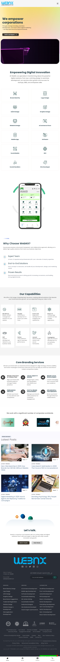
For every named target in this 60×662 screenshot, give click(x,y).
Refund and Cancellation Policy (30, 643)
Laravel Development (46, 594)
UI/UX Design (6, 594)
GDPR (31, 637)
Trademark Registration (10, 602)
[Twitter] (30, 567)
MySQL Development (46, 609)
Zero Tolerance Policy (48, 635)
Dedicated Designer (27, 604)
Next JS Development (46, 612)
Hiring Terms (44, 643)
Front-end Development (47, 591)
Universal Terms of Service (49, 641)
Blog (39, 635)
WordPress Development (47, 588)
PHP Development (45, 596)
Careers (34, 635)
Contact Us (38, 637)
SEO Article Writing (26, 599)
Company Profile (47, 631)
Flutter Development (46, 602)
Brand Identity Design (9, 588)
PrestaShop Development (47, 604)
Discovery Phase (12, 631)
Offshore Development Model (12, 635)
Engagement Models (25, 631)
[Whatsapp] (37, 567)
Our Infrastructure (11, 630)
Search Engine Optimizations (29, 609)
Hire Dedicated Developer (28, 607)
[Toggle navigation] (48, 3)
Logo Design (6, 591)
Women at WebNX (32, 630)
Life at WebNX (36, 631)
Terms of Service (23, 637)
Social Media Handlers (27, 602)
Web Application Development (8, 613)
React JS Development (46, 599)
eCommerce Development (29, 588)
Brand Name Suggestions (10, 599)
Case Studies (25, 635)
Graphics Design (7, 596)
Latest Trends (5, 463)
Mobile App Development (28, 591)
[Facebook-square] (22, 567)
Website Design (7, 604)
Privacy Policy (16, 643)
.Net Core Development (46, 607)
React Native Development (47, 614)
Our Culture (22, 630)
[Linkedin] (34, 567)
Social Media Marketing (28, 596)
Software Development (28, 594)
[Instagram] (26, 567)
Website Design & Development (8, 608)
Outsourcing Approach (45, 630)
